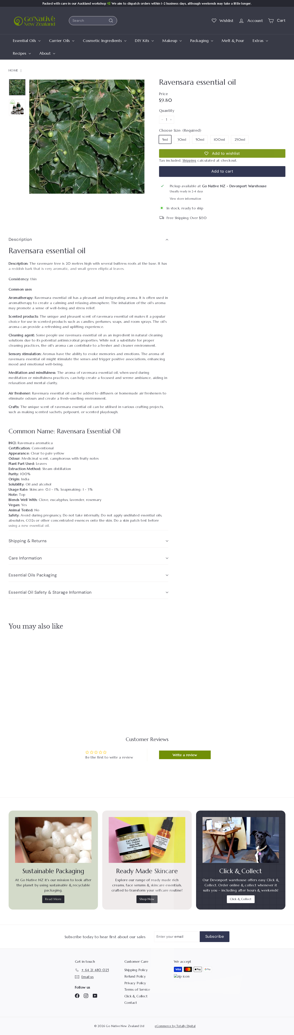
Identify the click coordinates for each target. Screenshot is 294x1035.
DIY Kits (143, 40)
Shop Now (146, 899)
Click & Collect (241, 899)
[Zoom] (86, 136)
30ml (181, 139)
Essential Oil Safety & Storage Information (50, 592)
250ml (239, 139)
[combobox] (93, 20)
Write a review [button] (185, 755)
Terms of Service (137, 989)
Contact (130, 1003)
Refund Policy (135, 976)
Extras (259, 40)
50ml (200, 139)
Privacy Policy (135, 983)
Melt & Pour (233, 40)
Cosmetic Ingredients (103, 40)
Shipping (189, 160)
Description (20, 239)
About (45, 53)
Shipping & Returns (28, 541)
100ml (219, 139)
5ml (165, 139)
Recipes (20, 53)
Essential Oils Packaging (33, 575)
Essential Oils (25, 40)
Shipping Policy (136, 970)
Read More (53, 899)
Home (13, 70)
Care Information (25, 558)
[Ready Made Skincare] (147, 840)
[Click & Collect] (241, 840)
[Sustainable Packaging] (53, 840)
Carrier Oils (60, 40)
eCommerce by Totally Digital (175, 1026)
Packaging (200, 40)
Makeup (170, 40)
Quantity (166, 110)
